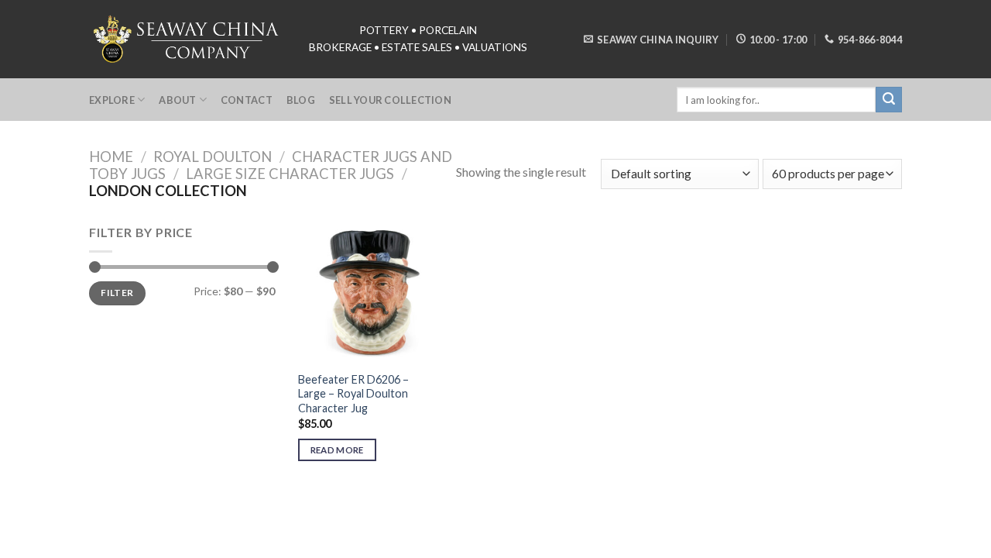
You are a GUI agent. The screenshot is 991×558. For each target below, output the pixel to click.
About (177, 100)
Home (111, 156)
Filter (117, 292)
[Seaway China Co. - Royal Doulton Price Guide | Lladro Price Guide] (187, 38)
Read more (337, 450)
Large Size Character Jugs (290, 173)
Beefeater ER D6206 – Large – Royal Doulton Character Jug (353, 394)
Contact (247, 100)
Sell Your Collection (390, 100)
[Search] (889, 100)
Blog (300, 100)
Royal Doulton (212, 156)
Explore (112, 100)
